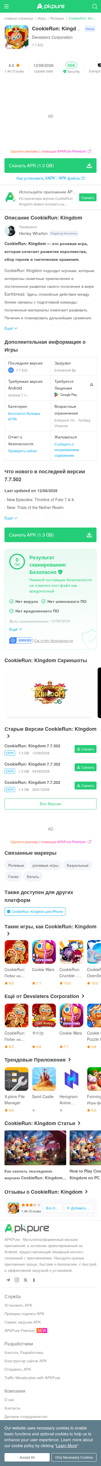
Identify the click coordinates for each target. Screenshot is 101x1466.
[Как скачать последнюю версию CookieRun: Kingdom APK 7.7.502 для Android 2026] (35, 1147)
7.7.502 (21, 370)
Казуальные (78, 865)
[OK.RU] (34, 1280)
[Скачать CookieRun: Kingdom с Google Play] (65, 394)
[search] (94, 6)
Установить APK (18, 1305)
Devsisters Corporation (52, 37)
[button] (71, 68)
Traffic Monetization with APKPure (32, 1377)
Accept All (27, 1457)
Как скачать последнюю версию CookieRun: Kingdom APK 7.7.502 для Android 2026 (33, 1174)
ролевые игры (45, 865)
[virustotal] (60, 572)
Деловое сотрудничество (25, 1416)
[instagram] (16, 1280)
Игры (42, 18)
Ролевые (57, 18)
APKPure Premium (19, 1330)
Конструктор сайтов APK (25, 1360)
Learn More (66, 1445)
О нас (9, 1399)
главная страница (18, 18)
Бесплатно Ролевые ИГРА (24, 416)
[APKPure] (50, 6)
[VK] (25, 1280)
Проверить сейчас (22, 450)
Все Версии (50, 803)
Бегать (33, 876)
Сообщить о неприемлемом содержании (66, 450)
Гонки (13, 876)
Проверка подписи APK (24, 1313)
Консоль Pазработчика (23, 1352)
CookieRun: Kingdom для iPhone (37, 911)
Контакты (12, 1408)
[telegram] (8, 1280)
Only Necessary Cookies (74, 1457)
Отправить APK (17, 1369)
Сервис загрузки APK (22, 1322)
